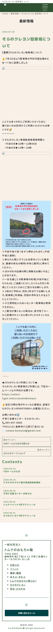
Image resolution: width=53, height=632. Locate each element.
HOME (5, 13)
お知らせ (14, 565)
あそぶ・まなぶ (18, 577)
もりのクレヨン (18, 584)
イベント (14, 569)
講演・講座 (15, 573)
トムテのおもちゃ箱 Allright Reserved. (26, 628)
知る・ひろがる (17, 588)
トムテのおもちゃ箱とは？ (23, 580)
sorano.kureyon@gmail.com (23, 430)
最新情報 (15, 13)
